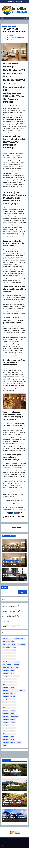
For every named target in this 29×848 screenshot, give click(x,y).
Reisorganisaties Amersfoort (9, 678)
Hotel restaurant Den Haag (9, 650)
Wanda (11, 35)
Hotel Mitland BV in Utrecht (14, 547)
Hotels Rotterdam (7, 664)
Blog (5, 767)
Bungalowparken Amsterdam (19, 638)
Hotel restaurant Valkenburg (9, 658)
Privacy (14, 841)
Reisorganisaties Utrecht (8, 739)
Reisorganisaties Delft (20, 690)
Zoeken (22, 592)
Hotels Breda (16, 661)
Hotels (9, 26)
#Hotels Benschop (21, 37)
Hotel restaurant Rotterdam (9, 655)
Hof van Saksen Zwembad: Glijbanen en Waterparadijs (14, 816)
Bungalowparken (7, 638)
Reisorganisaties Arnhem (8, 687)
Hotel (21, 123)
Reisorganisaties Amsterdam (9, 684)
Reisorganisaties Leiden (8, 725)
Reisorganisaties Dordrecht (9, 702)
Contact (22, 845)
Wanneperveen (16, 573)
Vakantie (5, 745)
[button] (24, 18)
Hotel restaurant (7, 545)
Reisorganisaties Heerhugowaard (10, 716)
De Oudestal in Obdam (12, 562)
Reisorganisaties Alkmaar (8, 670)
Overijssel (10, 573)
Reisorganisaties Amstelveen (9, 681)
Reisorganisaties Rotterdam (9, 733)
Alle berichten (9, 840)
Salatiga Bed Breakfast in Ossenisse (21, 518)
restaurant (16, 425)
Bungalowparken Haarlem (8, 641)
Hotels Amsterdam (7, 661)
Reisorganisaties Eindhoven (9, 704)
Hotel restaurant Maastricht (9, 653)
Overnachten (16, 664)
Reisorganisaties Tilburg (8, 736)
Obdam (16, 560)
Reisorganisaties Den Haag (9, 696)
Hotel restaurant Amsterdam (9, 647)
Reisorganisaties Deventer (9, 699)
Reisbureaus (6, 667)
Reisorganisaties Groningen (9, 710)
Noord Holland (11, 560)
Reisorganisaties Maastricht (9, 727)
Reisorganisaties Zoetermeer (9, 742)
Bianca (6, 773)
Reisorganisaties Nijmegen (9, 730)
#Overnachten (11, 39)
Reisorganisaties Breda (8, 690)
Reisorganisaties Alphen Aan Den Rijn (11, 676)
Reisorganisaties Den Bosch (9, 693)
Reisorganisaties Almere (8, 673)
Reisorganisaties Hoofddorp (9, 722)
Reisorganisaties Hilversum (9, 719)
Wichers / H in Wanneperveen (9, 576)
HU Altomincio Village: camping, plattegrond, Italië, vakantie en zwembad (14, 771)
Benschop (5, 26)
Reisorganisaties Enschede (9, 707)
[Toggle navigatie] (13, 18)
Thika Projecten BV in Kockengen (9, 517)
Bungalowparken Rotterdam (9, 644)
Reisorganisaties (14, 667)
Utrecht (14, 26)
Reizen (19, 742)
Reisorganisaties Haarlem (8, 713)
